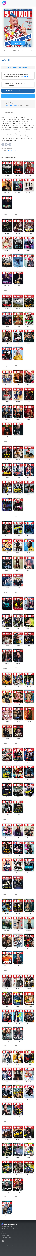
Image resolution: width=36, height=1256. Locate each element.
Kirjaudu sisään (11, 105)
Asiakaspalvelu (6, 1227)
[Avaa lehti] (7, 167)
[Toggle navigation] (32, 3)
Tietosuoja (5, 1234)
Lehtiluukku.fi (10, 1224)
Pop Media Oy (12, 150)
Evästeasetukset (7, 1237)
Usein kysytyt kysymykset (10, 1228)
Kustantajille (6, 1236)
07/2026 (25, 76)
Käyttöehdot (6, 1232)
